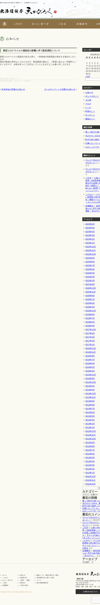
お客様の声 (23, 578)
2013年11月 (90, 397)
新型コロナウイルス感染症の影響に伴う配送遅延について (31, 50)
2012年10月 (90, 439)
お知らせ (27, 81)
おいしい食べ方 (7, 580)
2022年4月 (90, 277)
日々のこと (90, 115)
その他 (88, 100)
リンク (39, 580)
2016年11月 (90, 352)
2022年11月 (90, 250)
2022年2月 (90, 281)
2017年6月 (90, 333)
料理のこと (90, 111)
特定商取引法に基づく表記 (45, 578)
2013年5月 (90, 416)
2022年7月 (90, 266)
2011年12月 (90, 476)
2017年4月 (90, 337)
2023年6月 (90, 224)
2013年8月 (90, 405)
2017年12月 (90, 330)
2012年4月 (90, 461)
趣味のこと (90, 119)
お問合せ (22, 583)
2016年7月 (90, 360)
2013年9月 (90, 401)
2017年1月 (90, 345)
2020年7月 (90, 299)
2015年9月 (90, 379)
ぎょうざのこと (92, 96)
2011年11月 (90, 480)
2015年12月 (90, 375)
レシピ (88, 108)
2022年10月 (90, 254)
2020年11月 (90, 292)
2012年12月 (90, 431)
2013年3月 (90, 420)
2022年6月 (90, 269)
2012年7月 (90, 450)
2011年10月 (90, 484)
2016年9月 (90, 356)
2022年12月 (90, 247)
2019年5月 (90, 322)
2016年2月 (90, 371)
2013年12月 (90, 394)
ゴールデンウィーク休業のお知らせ (59, 89)
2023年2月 (90, 239)
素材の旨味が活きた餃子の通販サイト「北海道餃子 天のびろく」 (19, 2)
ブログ (88, 104)
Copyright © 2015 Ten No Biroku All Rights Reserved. (15, 592)
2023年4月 (90, 232)
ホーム (4, 575)
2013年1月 (90, 428)
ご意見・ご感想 (25, 580)
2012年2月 (90, 469)
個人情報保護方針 (42, 583)
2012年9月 (90, 443)
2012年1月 (90, 473)
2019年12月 (90, 311)
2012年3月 (90, 465)
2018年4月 (90, 326)
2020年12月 (90, 288)
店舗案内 (89, 206)
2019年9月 (90, 314)
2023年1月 (90, 243)
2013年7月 (90, 409)
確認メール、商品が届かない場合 (48, 575)
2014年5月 (90, 386)
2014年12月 (90, 382)
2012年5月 (90, 458)
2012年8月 (90, 446)
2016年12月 (90, 348)
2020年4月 (90, 307)
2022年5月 (90, 273)
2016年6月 (90, 363)
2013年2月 (90, 424)
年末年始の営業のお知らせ (13, 89)
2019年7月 (90, 318)
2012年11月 (90, 435)
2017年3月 (90, 341)
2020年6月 (90, 303)
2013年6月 (90, 412)
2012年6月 (90, 454)
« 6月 (87, 76)
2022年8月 (90, 262)
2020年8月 (90, 296)
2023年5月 (90, 228)
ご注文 (88, 178)
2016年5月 (90, 367)
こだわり (89, 194)
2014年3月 (90, 390)
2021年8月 (90, 284)
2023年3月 (90, 235)
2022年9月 (90, 258)
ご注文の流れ (24, 585)
